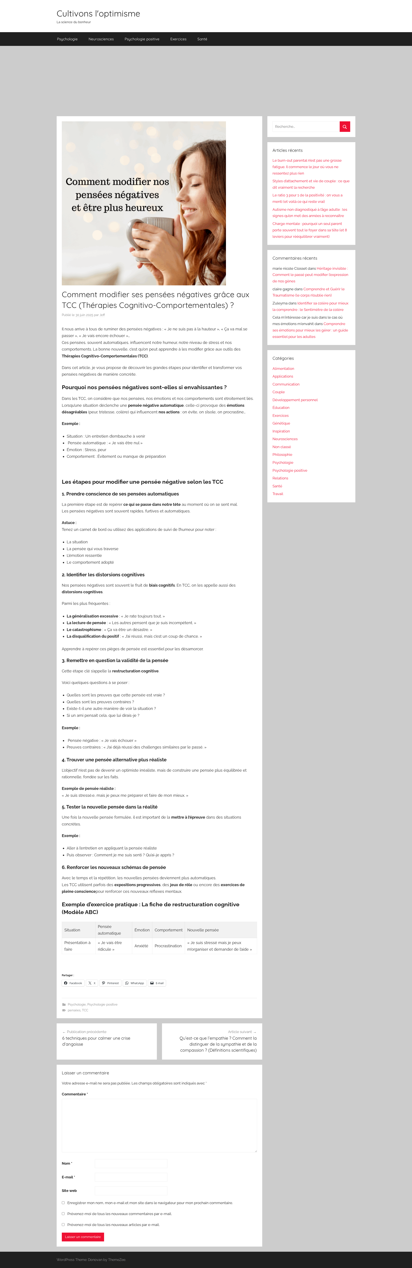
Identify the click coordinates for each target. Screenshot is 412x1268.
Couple (279, 392)
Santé (202, 39)
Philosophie (282, 454)
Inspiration (281, 431)
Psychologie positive (142, 39)
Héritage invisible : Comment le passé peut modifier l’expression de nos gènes (310, 274)
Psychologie (67, 39)
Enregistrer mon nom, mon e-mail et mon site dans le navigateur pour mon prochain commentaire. (150, 1203)
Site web (69, 1190)
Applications (283, 376)
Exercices (178, 39)
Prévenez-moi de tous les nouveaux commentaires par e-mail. (119, 1214)
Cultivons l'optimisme (98, 13)
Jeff (102, 315)
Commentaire (75, 1094)
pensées (74, 1010)
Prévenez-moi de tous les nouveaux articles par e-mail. (113, 1225)
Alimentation (283, 368)
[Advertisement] (206, 81)
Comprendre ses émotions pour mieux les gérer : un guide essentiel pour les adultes (310, 330)
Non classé (282, 447)
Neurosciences (101, 39)
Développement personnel (295, 400)
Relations (280, 478)
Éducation (281, 407)
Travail (278, 494)
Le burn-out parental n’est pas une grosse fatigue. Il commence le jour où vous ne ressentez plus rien (307, 166)
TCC (85, 1010)
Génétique (281, 423)
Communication (286, 384)
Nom (67, 1163)
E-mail (68, 1177)
